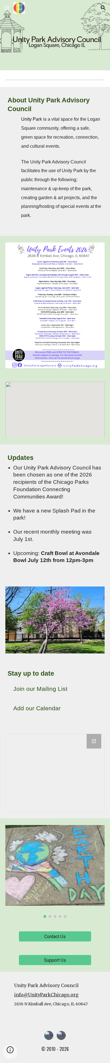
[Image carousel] (55, 871)
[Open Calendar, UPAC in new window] (94, 741)
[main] (55, 161)
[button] (7, 7)
